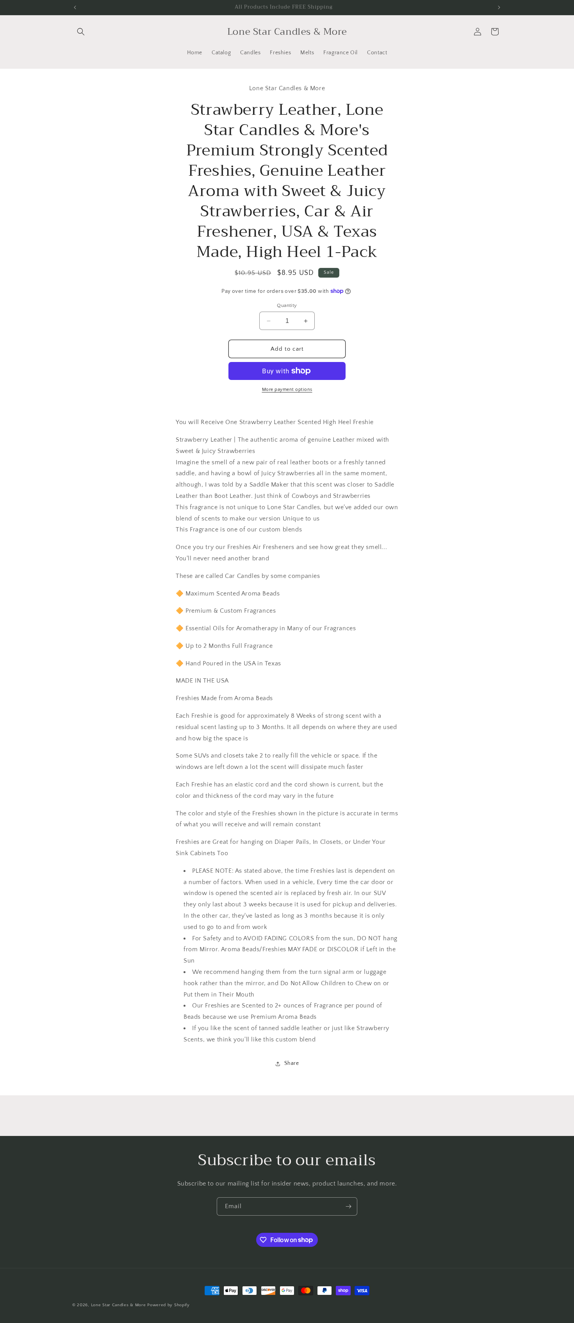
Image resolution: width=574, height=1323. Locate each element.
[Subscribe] (348, 1206)
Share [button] (291, 1063)
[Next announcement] (499, 7)
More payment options (287, 389)
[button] (80, 31)
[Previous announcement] (75, 7)
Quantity (287, 305)
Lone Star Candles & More (118, 1305)
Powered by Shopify (168, 1305)
